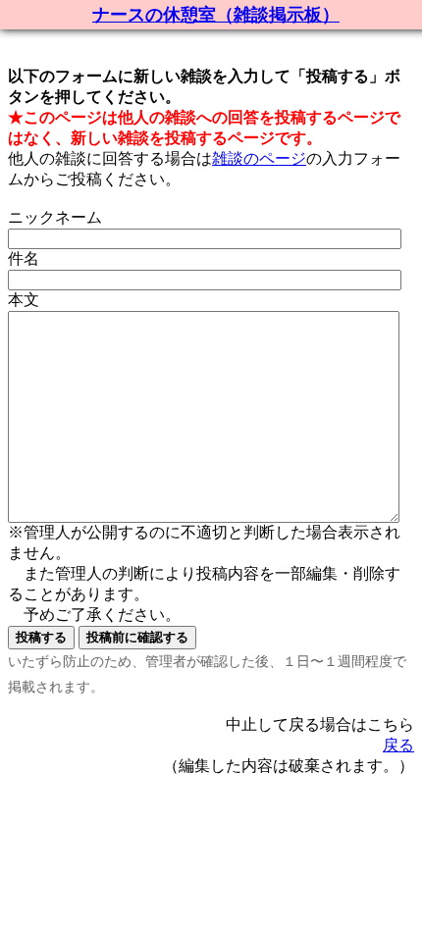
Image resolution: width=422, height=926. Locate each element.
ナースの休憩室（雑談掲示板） (216, 15)
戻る (398, 745)
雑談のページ (259, 158)
